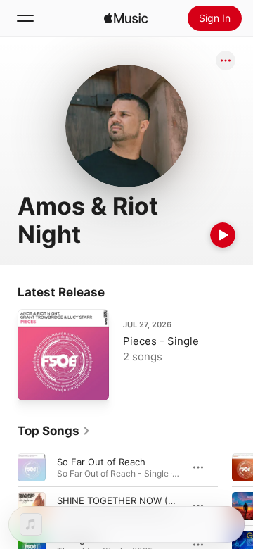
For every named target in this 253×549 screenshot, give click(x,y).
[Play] (222, 235)
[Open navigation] (25, 18)
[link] (54, 430)
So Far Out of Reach (101, 461)
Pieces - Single (161, 341)
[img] (126, 18)
